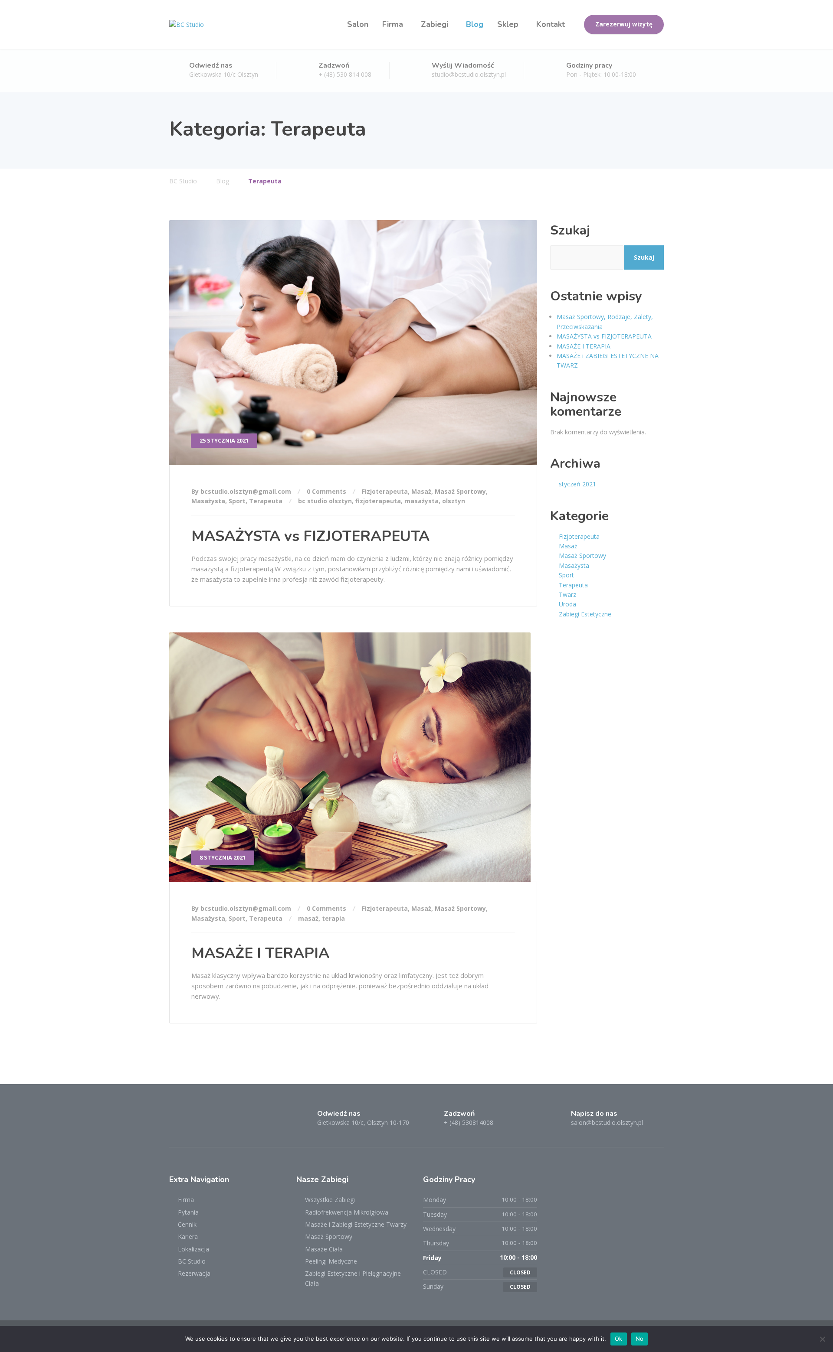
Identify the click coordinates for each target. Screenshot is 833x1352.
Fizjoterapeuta (385, 491)
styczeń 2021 (577, 484)
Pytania (188, 1212)
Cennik (187, 1224)
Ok (619, 1338)
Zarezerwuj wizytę (624, 24)
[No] (822, 1339)
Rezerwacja (194, 1273)
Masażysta (208, 501)
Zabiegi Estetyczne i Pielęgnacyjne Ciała (353, 1278)
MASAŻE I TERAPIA (260, 953)
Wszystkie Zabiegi (330, 1200)
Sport (237, 501)
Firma (392, 24)
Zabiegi (434, 24)
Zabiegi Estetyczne (585, 614)
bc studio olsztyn (325, 501)
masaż (308, 918)
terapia (333, 918)
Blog (474, 24)
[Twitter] (193, 1121)
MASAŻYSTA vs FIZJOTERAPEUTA (310, 536)
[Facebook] (177, 1121)
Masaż (421, 491)
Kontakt (550, 24)
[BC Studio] (186, 24)
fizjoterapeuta (378, 501)
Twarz (567, 594)
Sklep (507, 24)
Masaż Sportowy (460, 491)
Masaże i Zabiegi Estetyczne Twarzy (356, 1224)
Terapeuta (265, 501)
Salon (357, 24)
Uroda (567, 604)
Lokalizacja (193, 1249)
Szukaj (570, 230)
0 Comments (326, 491)
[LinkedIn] (208, 1121)
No (640, 1338)
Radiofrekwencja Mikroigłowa (346, 1212)
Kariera (188, 1236)
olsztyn (453, 501)
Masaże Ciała (324, 1249)
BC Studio (192, 1261)
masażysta (421, 501)
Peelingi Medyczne (331, 1261)
